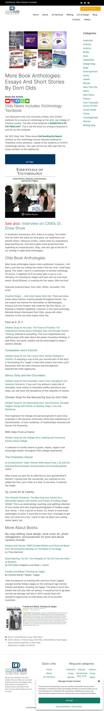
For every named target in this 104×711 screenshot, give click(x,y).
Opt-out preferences (63, 706)
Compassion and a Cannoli (21, 350)
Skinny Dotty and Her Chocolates (25, 375)
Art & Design (83, 14)
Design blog (89, 64)
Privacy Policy (77, 706)
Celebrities (88, 60)
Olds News (38, 637)
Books (10, 637)
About (45, 14)
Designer (25, 2)
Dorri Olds (38, 640)
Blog (95, 14)
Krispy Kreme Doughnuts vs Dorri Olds (24, 642)
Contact (76, 19)
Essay (29, 637)
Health (86, 79)
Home (36, 14)
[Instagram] (12, 101)
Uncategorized (90, 117)
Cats (85, 56)
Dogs (85, 67)
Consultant (33, 2)
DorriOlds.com (10, 2)
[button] (99, 681)
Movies (86, 83)
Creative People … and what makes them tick (28, 296)
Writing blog (89, 125)
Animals (87, 44)
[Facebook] (17, 101)
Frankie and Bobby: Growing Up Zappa (25, 571)
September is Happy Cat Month (21, 645)
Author (11, 640)
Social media (89, 109)
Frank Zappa (61, 640)
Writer (18, 2)
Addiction (88, 40)
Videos (87, 19)
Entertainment (20, 637)
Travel (86, 113)
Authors (87, 48)
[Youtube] (7, 101)
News (86, 91)
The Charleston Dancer (19, 457)
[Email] (27, 101)
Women (87, 121)
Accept (69, 700)
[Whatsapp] (22, 101)
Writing (70, 14)
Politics (86, 98)
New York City (90, 87)
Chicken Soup (27, 640)
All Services (57, 14)
